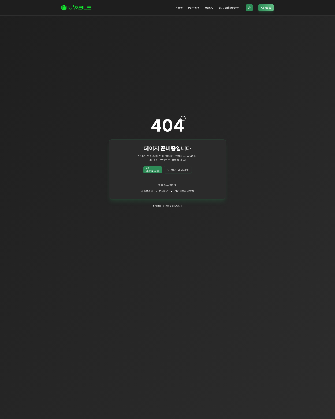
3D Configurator (229, 7)
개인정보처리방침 (184, 190)
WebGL (208, 7)
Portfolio (193, 7)
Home (179, 7)
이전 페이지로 (180, 170)
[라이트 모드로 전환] (249, 7)
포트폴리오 (147, 190)
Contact (266, 7)
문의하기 (164, 190)
